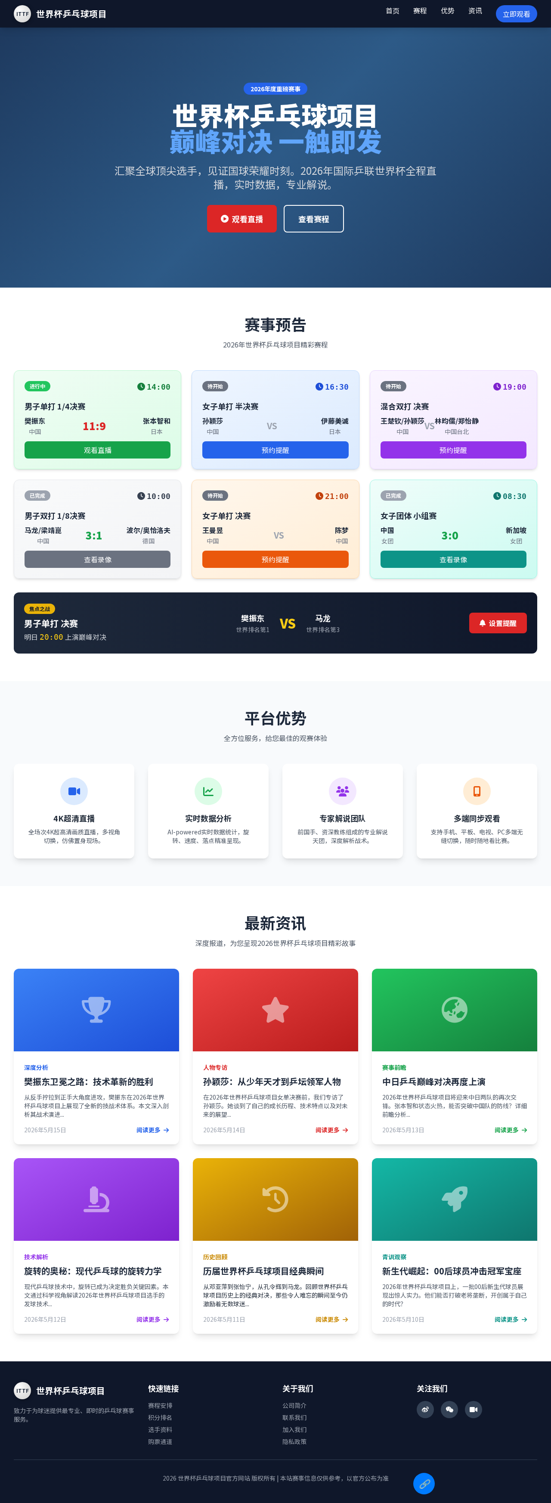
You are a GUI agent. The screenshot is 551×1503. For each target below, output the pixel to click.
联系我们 (294, 1417)
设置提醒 (503, 623)
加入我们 (294, 1429)
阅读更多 (149, 1129)
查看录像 (97, 559)
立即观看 (516, 14)
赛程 (420, 10)
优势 (448, 10)
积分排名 (160, 1417)
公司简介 (294, 1405)
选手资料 (160, 1429)
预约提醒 (275, 450)
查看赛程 (313, 218)
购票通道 (160, 1441)
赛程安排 (160, 1405)
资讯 (475, 10)
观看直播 (247, 218)
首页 (392, 10)
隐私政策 (294, 1441)
